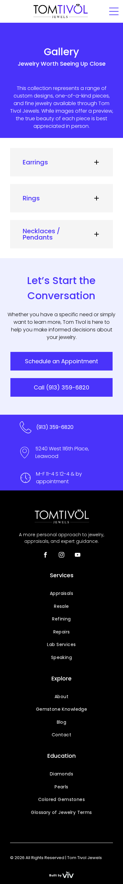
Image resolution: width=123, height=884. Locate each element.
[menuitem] (61, 593)
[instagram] (61, 555)
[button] (61, 162)
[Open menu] (114, 11)
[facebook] (45, 555)
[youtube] (77, 555)
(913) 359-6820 (54, 427)
